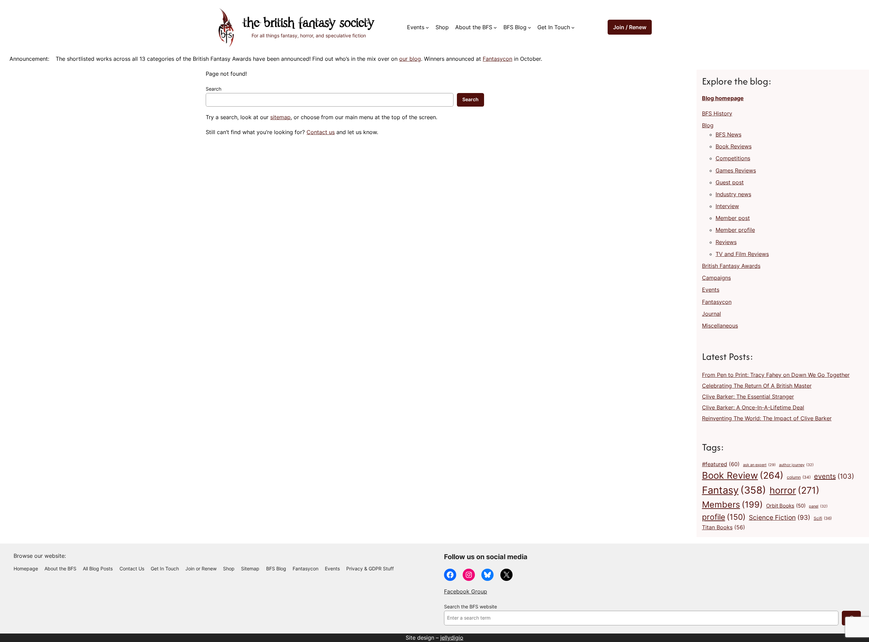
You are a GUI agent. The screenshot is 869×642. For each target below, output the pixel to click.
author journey (796, 464)
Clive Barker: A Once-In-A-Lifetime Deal (753, 407)
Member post (733, 218)
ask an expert (759, 465)
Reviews (726, 242)
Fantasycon (497, 58)
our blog (410, 58)
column (799, 477)
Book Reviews (734, 146)
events (834, 476)
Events (710, 289)
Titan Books (723, 527)
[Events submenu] (427, 27)
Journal (711, 313)
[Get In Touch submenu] (573, 27)
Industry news (733, 194)
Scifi (823, 518)
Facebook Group (465, 591)
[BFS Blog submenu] (529, 27)
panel (818, 506)
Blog (708, 125)
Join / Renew (629, 27)
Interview (727, 206)
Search (213, 89)
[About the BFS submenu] (495, 27)
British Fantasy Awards (731, 265)
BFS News (728, 134)
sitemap (280, 117)
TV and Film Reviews (742, 254)
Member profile (735, 229)
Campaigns (716, 277)
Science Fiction (779, 517)
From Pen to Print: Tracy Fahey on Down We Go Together (776, 374)
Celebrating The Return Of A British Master (757, 385)
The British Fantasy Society (308, 24)
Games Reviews (736, 170)
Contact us (321, 132)
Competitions (733, 158)
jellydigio (451, 637)
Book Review (742, 475)
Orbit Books (786, 506)
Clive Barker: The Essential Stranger (748, 396)
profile (723, 516)
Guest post (730, 182)
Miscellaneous (720, 325)
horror (794, 490)
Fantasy (734, 490)
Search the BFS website (470, 606)
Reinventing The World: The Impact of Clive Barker (767, 418)
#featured (721, 464)
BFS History (717, 113)
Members (732, 504)
